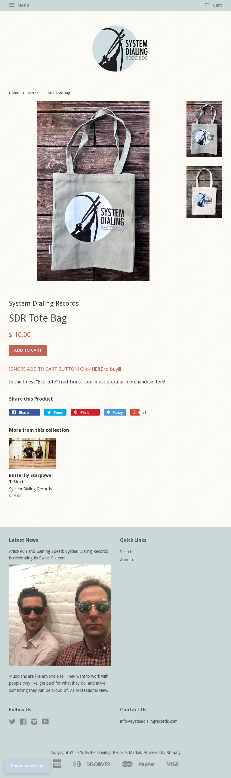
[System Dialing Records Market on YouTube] (45, 722)
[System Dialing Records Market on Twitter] (12, 722)
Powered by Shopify (162, 752)
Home (14, 93)
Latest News (23, 540)
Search (126, 551)
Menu (22, 5)
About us (128, 559)
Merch (33, 93)
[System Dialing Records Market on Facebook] (23, 722)
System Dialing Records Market (113, 752)
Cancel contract (27, 765)
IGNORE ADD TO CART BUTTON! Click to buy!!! (65, 369)
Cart (217, 5)
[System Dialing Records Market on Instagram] (34, 722)
